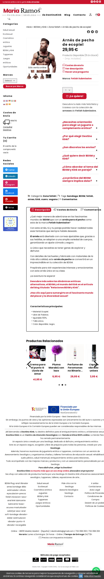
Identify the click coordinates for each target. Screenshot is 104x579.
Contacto (79, 14)
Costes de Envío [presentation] (66, 209)
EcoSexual (7, 34)
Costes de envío (74, 65)
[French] (7, 101)
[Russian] (4, 104)
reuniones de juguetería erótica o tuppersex (50, 451)
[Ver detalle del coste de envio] (6, 122)
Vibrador (24, 483)
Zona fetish (49, 196)
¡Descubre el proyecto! (82, 470)
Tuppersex (8, 54)
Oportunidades (10, 66)
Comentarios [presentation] (92, 209)
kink (37, 199)
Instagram (10, 184)
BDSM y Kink (8, 50)
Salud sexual (9, 30)
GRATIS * (13, 122)
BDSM (82, 196)
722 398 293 (81, 531)
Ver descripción (74, 68)
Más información (92, 576)
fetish (89, 196)
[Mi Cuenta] (90, 15)
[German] (10, 101)
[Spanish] (7, 104)
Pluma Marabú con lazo (56, 367)
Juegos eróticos (7, 60)
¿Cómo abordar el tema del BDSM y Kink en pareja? (80, 168)
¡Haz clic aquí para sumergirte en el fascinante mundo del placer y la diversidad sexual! (61, 294)
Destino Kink (27, 431)
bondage (72, 196)
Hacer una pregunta (77, 71)
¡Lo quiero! (76, 96)
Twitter (11, 170)
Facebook (9, 193)
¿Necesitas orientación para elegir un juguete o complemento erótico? (77, 125)
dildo (24, 486)
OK (80, 576)
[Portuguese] (15, 101)
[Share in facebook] (88, 32)
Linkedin (11, 176)
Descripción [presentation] (42, 209)
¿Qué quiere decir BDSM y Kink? (78, 157)
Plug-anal (15, 483)
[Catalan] (10, 104)
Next (96, 364)
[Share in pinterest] (96, 32)
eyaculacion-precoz (16, 493)
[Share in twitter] (92, 32)
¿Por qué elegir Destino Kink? (77, 137)
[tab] (40, 210)
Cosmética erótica (8, 40)
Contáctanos (95, 486)
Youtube (9, 201)
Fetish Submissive (81, 78)
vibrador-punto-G (16, 521)
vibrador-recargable (16, 525)
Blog (67, 14)
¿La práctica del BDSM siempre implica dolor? (77, 179)
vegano (53, 199)
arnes (31, 199)
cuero (44, 199)
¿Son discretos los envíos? (79, 147)
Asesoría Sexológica (68, 489)
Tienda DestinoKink (48, 14)
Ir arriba (94, 483)
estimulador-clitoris (16, 490)
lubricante (21, 500)
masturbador (20, 507)
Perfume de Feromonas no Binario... (75, 367)
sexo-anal (20, 511)
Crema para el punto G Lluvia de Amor (38, 369)
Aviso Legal (95, 489)
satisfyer (11, 511)
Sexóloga (48, 441)
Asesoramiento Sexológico (17, 454)
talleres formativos (63, 454)
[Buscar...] (9, 19)
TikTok (11, 207)
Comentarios (69, 199)
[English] (4, 101)
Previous (29, 364)
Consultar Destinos (7, 128)
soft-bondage (11, 514)
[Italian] (12, 101)
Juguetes (7, 46)
